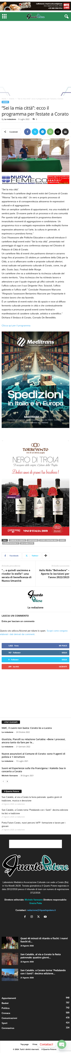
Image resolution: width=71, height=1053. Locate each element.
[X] (39, 917)
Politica (5, 1008)
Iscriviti (63, 666)
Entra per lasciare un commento (18, 621)
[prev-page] (3, 781)
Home (4, 98)
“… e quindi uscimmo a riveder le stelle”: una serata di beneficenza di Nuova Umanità (17, 575)
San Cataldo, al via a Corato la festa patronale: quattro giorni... (40, 956)
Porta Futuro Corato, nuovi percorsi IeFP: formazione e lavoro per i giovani (33, 824)
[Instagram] (32, 917)
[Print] (65, 131)
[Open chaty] (61, 1044)
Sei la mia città (27, 543)
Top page (24, 1044)
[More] (45, 555)
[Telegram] (42, 131)
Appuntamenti (9, 998)
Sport (4, 1023)
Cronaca (6, 1013)
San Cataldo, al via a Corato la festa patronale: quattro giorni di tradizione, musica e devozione (32, 799)
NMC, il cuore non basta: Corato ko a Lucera (27, 727)
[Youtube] (46, 917)
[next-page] (7, 781)
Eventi (11, 98)
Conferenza (32, 540)
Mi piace (63, 645)
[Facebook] (27, 131)
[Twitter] (35, 131)
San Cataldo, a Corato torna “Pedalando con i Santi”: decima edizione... (43, 972)
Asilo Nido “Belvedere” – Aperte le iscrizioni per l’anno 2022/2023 (54, 573)
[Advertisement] (35, 58)
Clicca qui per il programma (16, 325)
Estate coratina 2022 (48, 540)
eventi (62, 540)
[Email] (57, 131)
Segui (64, 652)
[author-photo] (35, 596)
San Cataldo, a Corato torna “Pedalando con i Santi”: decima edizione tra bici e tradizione (35, 812)
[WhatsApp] (50, 131)
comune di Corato (17, 540)
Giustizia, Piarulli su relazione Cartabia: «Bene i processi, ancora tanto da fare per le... (34, 741)
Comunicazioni (9, 1018)
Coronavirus (8, 1028)
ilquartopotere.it (10, 543)
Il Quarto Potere (11, 791)
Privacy (36, 1044)
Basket (5, 1003)
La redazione (10, 119)
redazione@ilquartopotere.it (41, 910)
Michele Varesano (10, 775)
